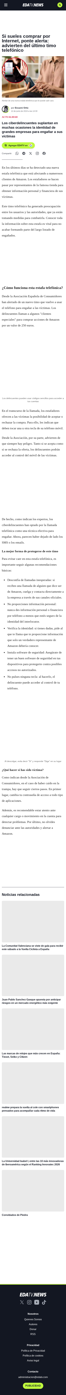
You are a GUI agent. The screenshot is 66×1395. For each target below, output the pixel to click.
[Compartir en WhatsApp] (17, 153)
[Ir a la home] (33, 5)
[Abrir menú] (5, 5)
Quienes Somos (33, 1319)
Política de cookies (33, 1355)
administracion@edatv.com (33, 1377)
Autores (33, 1324)
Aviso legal (33, 1360)
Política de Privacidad (33, 1350)
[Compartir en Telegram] (23, 153)
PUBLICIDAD (33, 1385)
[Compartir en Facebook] (44, 153)
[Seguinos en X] (59, 4)
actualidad (10, 117)
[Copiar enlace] (37, 153)
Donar (33, 1329)
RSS (33, 1334)
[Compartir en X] (30, 153)
